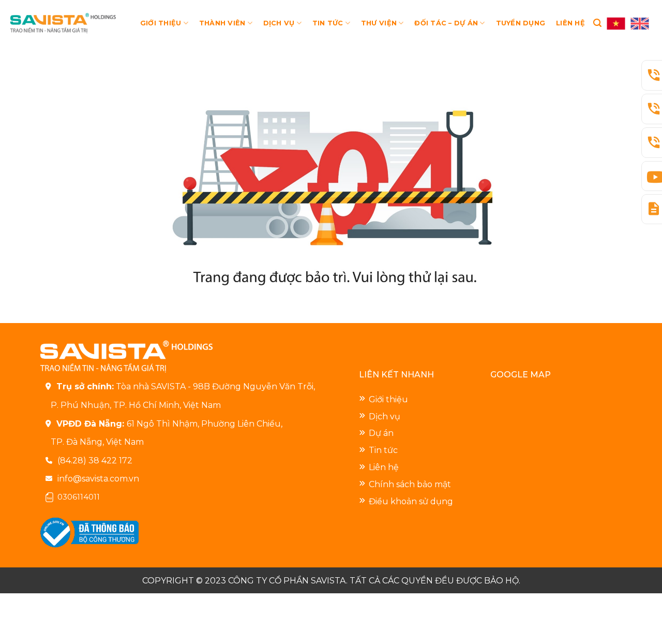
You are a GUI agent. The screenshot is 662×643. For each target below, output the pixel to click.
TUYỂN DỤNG (521, 23)
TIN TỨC (327, 23)
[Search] (597, 23)
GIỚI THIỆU (161, 23)
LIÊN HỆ (570, 23)
